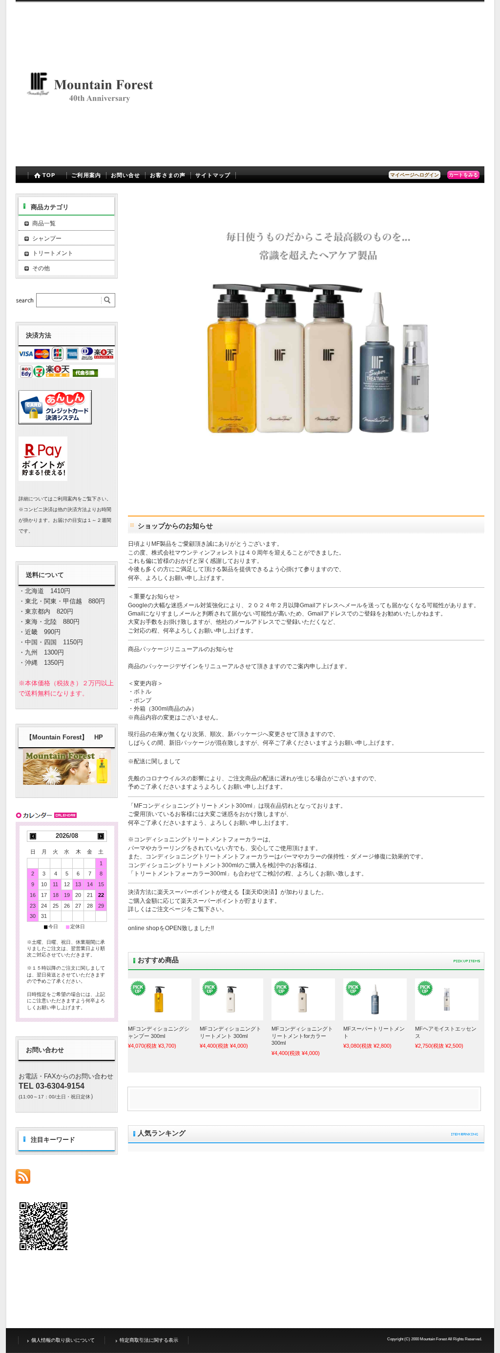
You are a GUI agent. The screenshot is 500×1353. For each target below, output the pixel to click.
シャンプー (47, 238)
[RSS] (23, 1178)
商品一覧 (44, 223)
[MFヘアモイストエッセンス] (447, 999)
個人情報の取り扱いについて (63, 1340)
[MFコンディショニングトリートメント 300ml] (231, 999)
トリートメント (52, 253)
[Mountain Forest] (95, 159)
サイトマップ (213, 175)
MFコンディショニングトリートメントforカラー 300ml (302, 1036)
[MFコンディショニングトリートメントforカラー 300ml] (303, 999)
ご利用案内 (86, 175)
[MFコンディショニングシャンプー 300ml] (159, 999)
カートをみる (463, 175)
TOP (48, 175)
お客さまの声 (168, 175)
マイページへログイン (414, 175)
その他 (41, 268)
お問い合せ (126, 175)
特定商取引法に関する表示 (149, 1340)
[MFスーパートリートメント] (375, 999)
